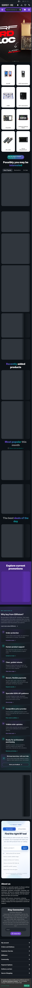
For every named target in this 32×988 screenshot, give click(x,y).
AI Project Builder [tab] (22, 829)
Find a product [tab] (9, 829)
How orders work (11, 733)
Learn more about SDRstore (8, 626)
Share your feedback (14, 764)
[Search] (20, 9)
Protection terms (11, 640)
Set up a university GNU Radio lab (11, 863)
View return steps (11, 671)
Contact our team (11, 655)
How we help (9, 702)
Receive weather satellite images (11, 856)
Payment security (11, 686)
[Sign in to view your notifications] (17, 5)
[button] (26, 1)
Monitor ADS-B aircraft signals (10, 869)
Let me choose (5, 985)
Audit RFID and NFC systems (10, 866)
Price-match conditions (12, 717)
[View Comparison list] (21, 5)
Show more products (15, 448)
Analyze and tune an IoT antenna (11, 859)
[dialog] (15, 983)
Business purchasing (12, 751)
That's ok (26, 985)
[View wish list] (25, 5)
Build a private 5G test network (13, 853)
